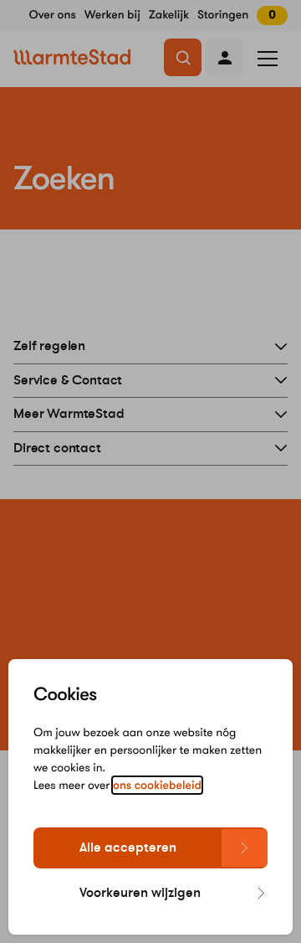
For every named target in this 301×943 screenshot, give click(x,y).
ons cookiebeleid (157, 785)
